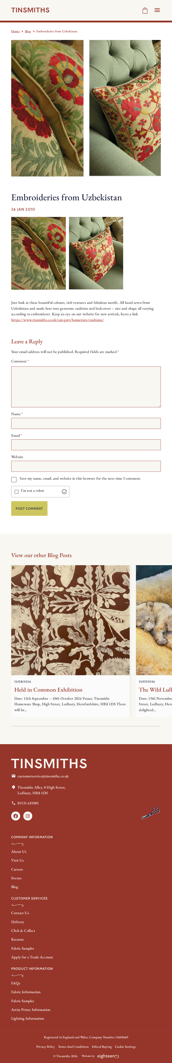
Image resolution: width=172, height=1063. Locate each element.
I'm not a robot (32, 490)
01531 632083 (28, 803)
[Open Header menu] (157, 10)
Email (16, 435)
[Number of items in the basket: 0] (145, 10)
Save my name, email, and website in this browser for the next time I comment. (80, 478)
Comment (20, 361)
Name (17, 413)
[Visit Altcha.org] (64, 491)
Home (15, 31)
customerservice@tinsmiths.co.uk (43, 776)
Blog (28, 31)
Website (17, 456)
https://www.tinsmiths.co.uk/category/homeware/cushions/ (57, 319)
